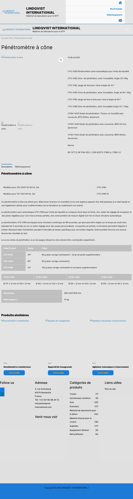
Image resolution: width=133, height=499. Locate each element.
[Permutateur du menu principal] (127, 29)
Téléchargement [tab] (22, 166)
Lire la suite (14, 372)
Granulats (74, 406)
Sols (11, 38)
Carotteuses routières (80, 398)
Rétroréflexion (76, 434)
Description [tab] (6, 166)
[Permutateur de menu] (119, 9)
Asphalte (74, 426)
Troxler (73, 394)
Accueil (4, 38)
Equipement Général (79, 430)
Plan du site (110, 389)
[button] (128, 12)
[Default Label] (2, 393)
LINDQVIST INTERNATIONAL (40, 10)
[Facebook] (2, 389)
